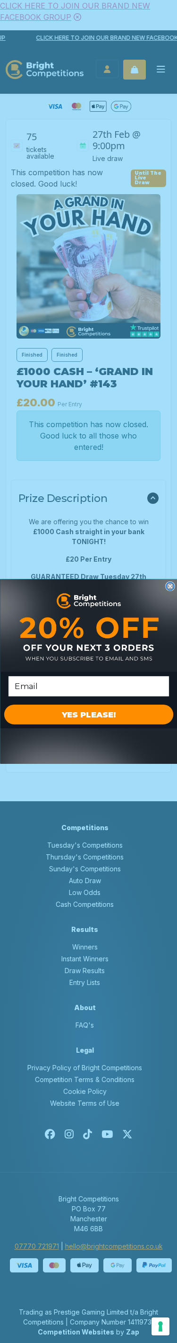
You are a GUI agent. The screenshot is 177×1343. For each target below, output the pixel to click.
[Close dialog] (170, 586)
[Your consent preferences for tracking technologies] (160, 1326)
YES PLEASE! (88, 714)
